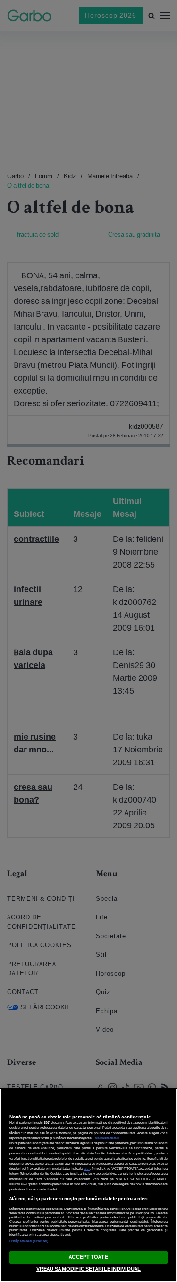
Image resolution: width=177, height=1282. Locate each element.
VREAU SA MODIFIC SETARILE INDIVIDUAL (88, 1268)
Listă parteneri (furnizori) (28, 1241)
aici (87, 1168)
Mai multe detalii (107, 1138)
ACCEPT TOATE (88, 1257)
